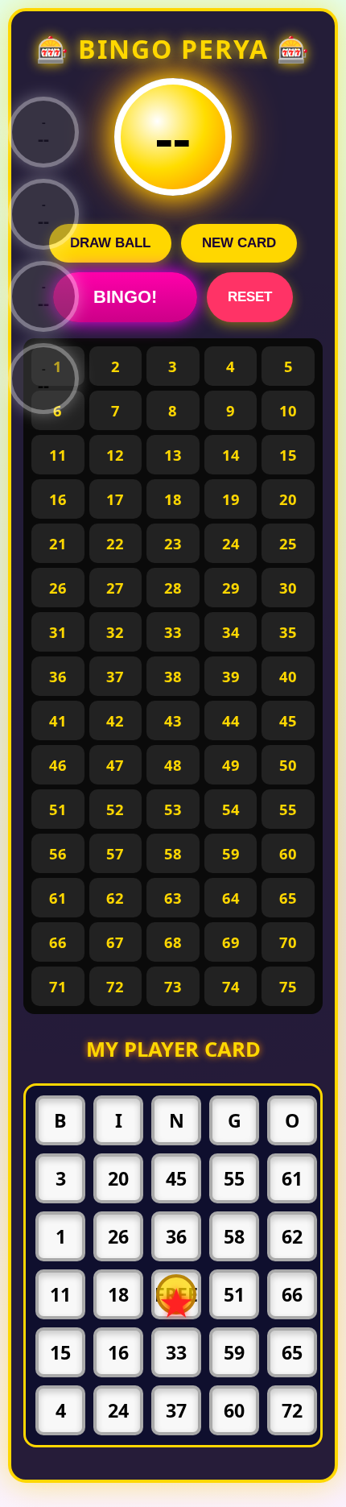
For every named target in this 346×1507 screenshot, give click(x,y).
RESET (250, 296)
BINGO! (125, 297)
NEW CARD (239, 242)
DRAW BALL (110, 242)
